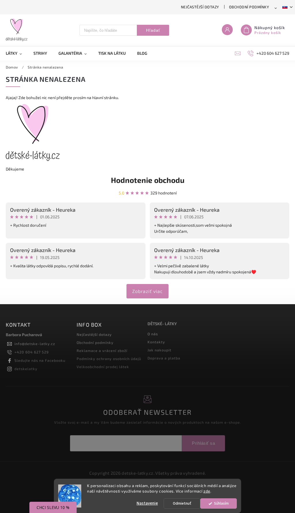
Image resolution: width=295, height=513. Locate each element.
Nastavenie (147, 503)
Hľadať (153, 30)
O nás (153, 334)
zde (206, 491)
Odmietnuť (182, 503)
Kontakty (156, 342)
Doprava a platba (164, 358)
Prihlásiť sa (203, 443)
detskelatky (25, 368)
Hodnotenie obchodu (147, 179)
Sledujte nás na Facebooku (39, 360)
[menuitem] (17, 53)
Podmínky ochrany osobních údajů (109, 358)
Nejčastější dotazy (200, 7)
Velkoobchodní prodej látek (103, 366)
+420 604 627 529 (31, 352)
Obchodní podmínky (249, 7)
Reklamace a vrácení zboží (102, 350)
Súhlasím (221, 503)
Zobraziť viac (147, 291)
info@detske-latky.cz (34, 343)
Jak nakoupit (159, 350)
